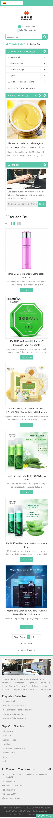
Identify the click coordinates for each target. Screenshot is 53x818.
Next (40, 95)
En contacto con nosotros (14, 748)
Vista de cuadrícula (13, 223)
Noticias (6, 744)
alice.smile (10, 789)
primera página (19, 637)
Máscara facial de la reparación (16, 705)
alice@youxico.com (28, 30)
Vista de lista (19, 223)
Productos (7, 735)
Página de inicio (16, 44)
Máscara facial (14, 57)
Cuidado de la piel (15, 63)
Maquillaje (12, 75)
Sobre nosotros (9, 739)
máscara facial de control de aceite (17, 709)
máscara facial (9, 701)
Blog (5, 756)
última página (26, 643)
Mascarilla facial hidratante (14, 714)
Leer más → (26, 290)
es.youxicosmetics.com (16, 798)
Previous (35, 95)
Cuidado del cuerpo (16, 69)
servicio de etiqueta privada (21, 87)
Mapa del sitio (9, 752)
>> (38, 637)
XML (5, 761)
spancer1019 (12, 794)
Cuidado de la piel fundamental (21, 81)
